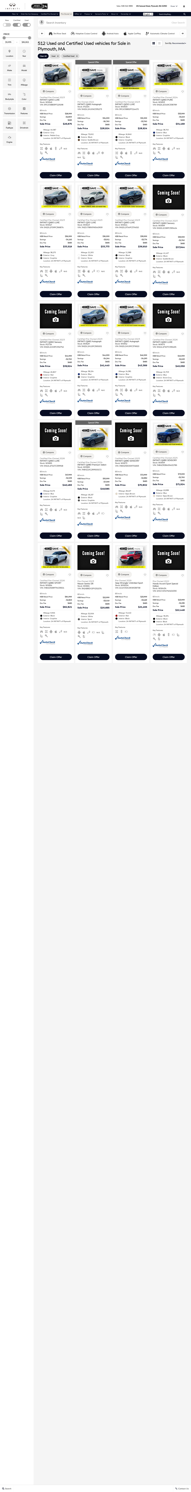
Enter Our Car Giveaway (29, 14)
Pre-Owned (65, 14)
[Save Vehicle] (70, 91)
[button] (9, 53)
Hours (173, 6)
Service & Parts (100, 14)
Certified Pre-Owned (48, 14)
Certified (16, 20)
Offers (77, 14)
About (113, 14)
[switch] (7, 23)
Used (27, 20)
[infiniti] (15, 6)
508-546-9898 (127, 6)
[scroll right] (182, 33)
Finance (87, 14)
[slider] (4, 37)
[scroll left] (42, 33)
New (14, 14)
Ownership (124, 14)
